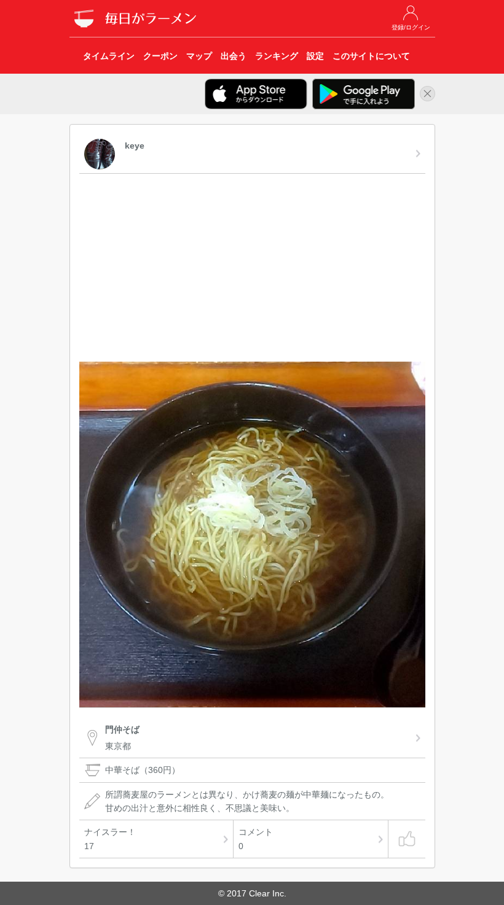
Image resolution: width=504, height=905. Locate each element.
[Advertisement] (252, 269)
